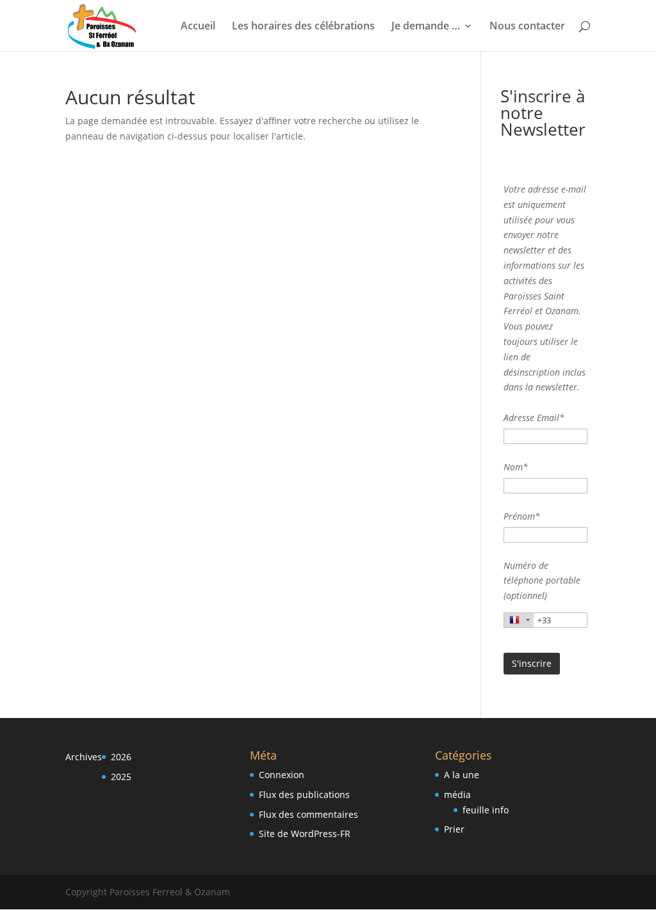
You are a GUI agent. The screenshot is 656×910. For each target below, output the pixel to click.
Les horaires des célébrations (303, 27)
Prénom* (522, 516)
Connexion (281, 775)
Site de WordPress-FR (304, 833)
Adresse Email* (534, 417)
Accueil (198, 27)
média (457, 794)
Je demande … (425, 27)
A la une (461, 775)
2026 (121, 757)
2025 (121, 776)
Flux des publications (304, 794)
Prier (454, 829)
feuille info (486, 810)
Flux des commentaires (308, 814)
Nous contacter (527, 27)
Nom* (516, 467)
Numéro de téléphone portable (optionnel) (542, 580)
